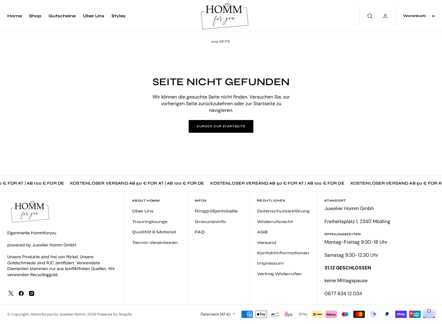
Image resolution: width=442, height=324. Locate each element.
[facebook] (21, 293)
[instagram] (31, 293)
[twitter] (11, 293)
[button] (419, 16)
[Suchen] (369, 16)
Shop (35, 15)
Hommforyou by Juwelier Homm (58, 314)
